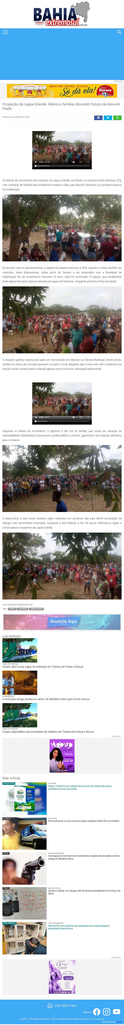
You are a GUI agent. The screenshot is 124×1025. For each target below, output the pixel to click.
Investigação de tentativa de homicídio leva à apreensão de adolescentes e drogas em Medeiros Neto (84, 857)
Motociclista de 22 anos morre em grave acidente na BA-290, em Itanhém (83, 821)
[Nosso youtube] (116, 1012)
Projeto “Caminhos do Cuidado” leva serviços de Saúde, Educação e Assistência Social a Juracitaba (80, 787)
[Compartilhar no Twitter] (108, 118)
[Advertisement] (62, 58)
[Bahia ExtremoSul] (62, 13)
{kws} (119, 1021)
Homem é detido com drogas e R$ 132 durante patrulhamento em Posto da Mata (84, 892)
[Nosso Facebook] (96, 1012)
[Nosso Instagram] (106, 1012)
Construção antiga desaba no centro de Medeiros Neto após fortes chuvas (45, 699)
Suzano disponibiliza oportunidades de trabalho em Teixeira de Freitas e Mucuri (48, 731)
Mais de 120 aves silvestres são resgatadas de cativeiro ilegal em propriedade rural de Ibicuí (79, 927)
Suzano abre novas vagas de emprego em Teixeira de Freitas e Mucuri (42, 666)
